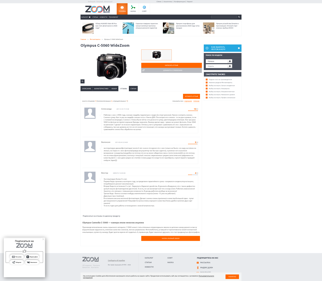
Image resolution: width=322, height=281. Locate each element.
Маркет (190, 1)
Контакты (95, 267)
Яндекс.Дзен (206, 268)
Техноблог (113, 17)
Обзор (114, 88)
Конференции (179, 1)
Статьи (95, 17)
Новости (103, 17)
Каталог (84, 17)
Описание (86, 88)
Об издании (87, 265)
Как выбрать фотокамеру (218, 48)
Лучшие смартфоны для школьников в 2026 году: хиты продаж (187, 26)
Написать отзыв (171, 65)
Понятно (232, 276)
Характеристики (101, 88)
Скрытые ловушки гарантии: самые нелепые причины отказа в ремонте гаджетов (147, 26)
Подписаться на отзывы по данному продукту (101, 216)
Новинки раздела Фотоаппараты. (220, 82)
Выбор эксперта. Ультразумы (219, 88)
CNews (159, 1)
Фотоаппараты (95, 39)
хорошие (188, 101)
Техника (122, 11)
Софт (144, 11)
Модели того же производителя (220, 79)
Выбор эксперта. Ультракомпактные (222, 91)
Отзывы (123, 88)
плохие (196, 101)
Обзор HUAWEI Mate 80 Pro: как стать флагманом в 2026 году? (106, 26)
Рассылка (205, 263)
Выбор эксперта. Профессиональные (222, 97)
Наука (133, 11)
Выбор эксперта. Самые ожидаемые (222, 85)
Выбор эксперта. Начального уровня (222, 94)
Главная (83, 39)
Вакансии (86, 267)
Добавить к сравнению (172, 70)
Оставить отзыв (191, 96)
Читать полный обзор (170, 238)
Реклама (96, 265)
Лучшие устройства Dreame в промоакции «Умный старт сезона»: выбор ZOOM (227, 26)
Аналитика (168, 1)
